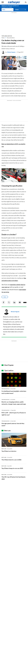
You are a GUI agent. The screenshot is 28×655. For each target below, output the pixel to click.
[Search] (25, 2)
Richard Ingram (11, 52)
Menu (3, 2)
